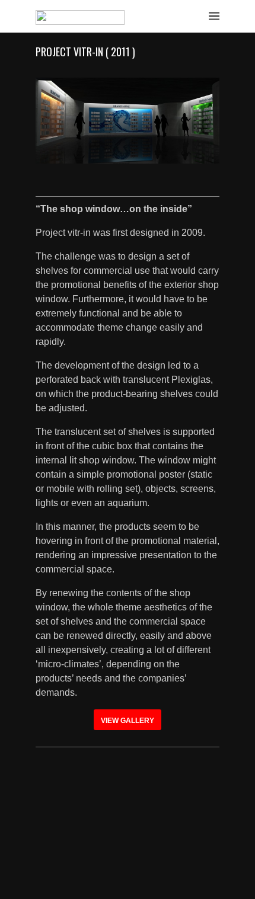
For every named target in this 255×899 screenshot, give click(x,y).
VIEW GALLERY (127, 720)
